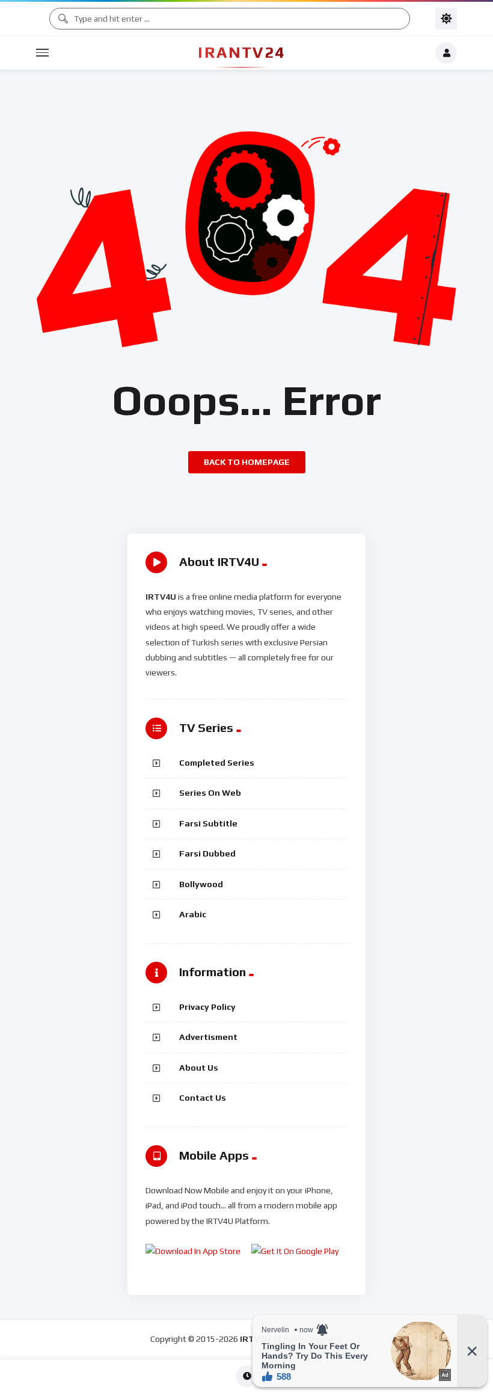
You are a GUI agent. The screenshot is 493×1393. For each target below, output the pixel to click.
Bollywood (201, 884)
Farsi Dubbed (207, 853)
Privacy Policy (207, 1007)
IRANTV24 (241, 52)
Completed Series (216, 762)
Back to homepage (247, 462)
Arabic (192, 914)
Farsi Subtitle (208, 823)
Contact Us (202, 1097)
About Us (198, 1067)
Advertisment (208, 1037)
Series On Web (210, 793)
